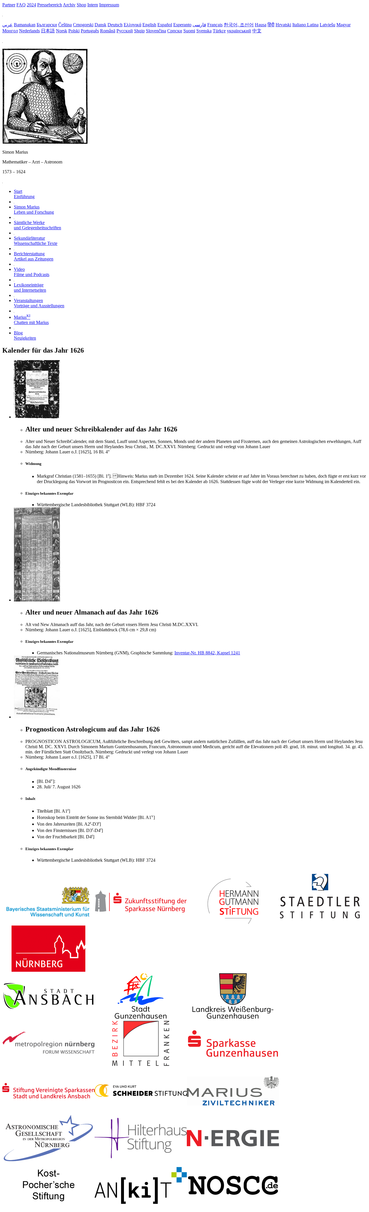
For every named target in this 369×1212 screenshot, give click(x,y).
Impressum (109, 4)
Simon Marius (34, 209)
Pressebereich (49, 4)
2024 (31, 4)
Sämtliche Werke (37, 225)
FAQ (21, 4)
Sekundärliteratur (35, 241)
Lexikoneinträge (30, 287)
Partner (8, 4)
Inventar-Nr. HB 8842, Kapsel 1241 (207, 652)
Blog (25, 335)
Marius (31, 320)
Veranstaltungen (39, 303)
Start (24, 194)
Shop (81, 4)
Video (31, 272)
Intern (92, 4)
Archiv (69, 4)
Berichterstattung (33, 256)
